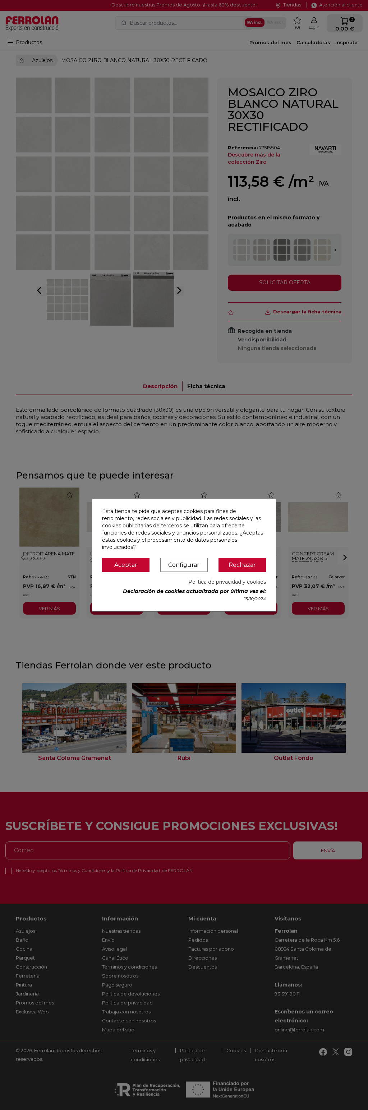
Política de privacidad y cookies (227, 582)
